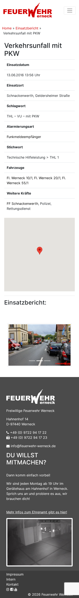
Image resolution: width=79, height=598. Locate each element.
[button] (39, 250)
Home (7, 28)
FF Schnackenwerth (22, 203)
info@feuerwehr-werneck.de (33, 446)
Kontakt (12, 584)
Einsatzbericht (27, 28)
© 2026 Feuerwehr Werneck (50, 594)
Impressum (15, 574)
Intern (10, 579)
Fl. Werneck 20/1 (47, 178)
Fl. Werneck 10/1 (19, 178)
